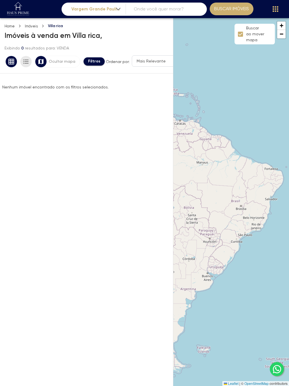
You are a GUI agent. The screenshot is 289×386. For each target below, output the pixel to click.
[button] (281, 25)
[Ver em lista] (26, 61)
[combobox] (96, 9)
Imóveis (31, 26)
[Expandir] (118, 9)
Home (10, 26)
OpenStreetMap (256, 383)
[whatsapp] (277, 369)
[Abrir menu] (275, 9)
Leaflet (232, 383)
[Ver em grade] (11, 61)
